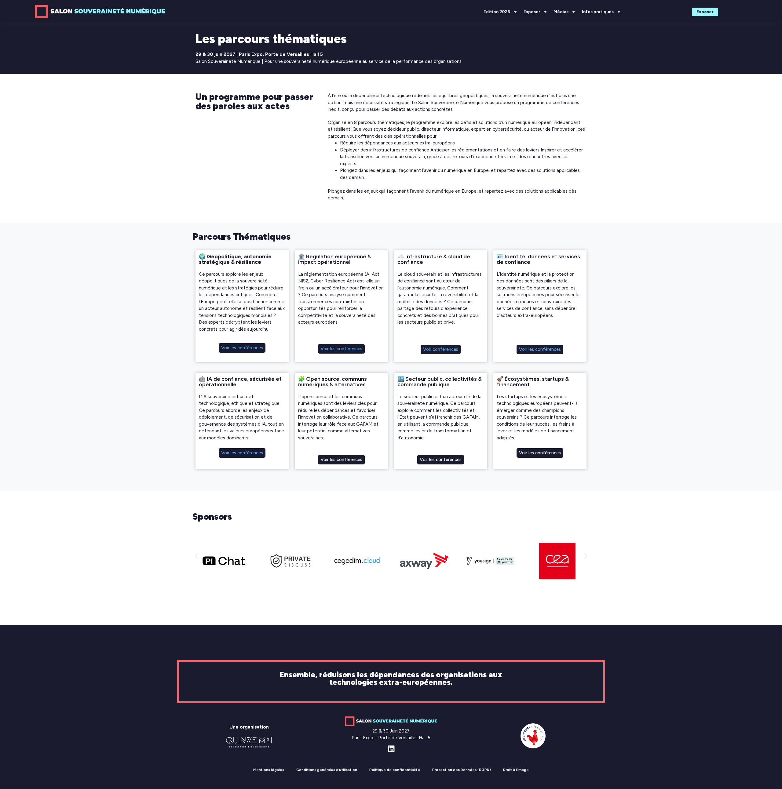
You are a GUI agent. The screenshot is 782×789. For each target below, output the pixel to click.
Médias (561, 11)
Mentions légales (268, 770)
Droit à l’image (516, 770)
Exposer (532, 11)
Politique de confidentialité (394, 770)
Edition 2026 (497, 11)
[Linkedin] (391, 749)
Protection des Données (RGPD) (461, 770)
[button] (196, 556)
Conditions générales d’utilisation (326, 770)
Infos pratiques (598, 11)
